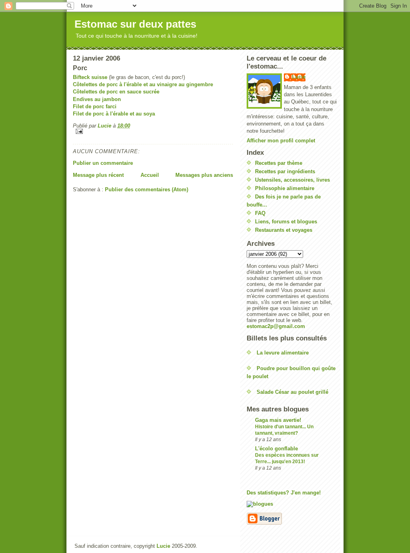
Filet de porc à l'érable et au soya (114, 114)
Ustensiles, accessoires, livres (292, 180)
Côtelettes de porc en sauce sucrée (116, 92)
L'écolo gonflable (276, 449)
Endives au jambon (97, 99)
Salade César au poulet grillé (292, 392)
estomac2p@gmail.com (276, 326)
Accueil (150, 175)
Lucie (298, 77)
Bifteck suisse (90, 77)
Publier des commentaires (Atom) (146, 189)
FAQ (260, 213)
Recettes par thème (278, 163)
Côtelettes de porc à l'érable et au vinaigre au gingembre (143, 84)
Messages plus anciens (204, 175)
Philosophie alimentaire (284, 188)
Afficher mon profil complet (281, 141)
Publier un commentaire (103, 163)
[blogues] (292, 504)
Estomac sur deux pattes (135, 24)
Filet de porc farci (95, 106)
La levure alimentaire (283, 353)
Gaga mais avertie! (278, 420)
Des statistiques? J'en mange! (284, 493)
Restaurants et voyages (283, 230)
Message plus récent (98, 175)
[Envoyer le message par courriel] (153, 131)
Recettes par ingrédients (285, 171)
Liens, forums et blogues (286, 222)
